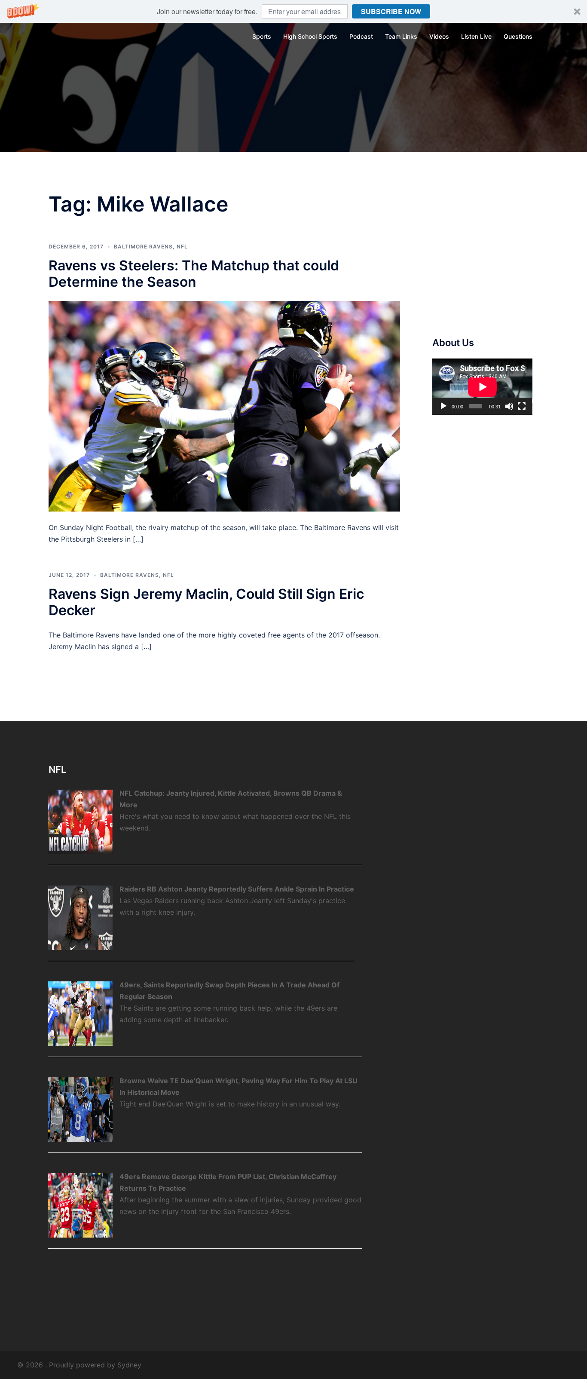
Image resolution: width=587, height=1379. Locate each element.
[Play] (443, 406)
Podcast (361, 36)
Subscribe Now (391, 11)
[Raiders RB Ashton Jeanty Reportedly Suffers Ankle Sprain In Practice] (80, 917)
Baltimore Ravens (143, 246)
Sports (261, 36)
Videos (439, 36)
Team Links (401, 36)
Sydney (129, 1365)
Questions (518, 36)
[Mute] (509, 406)
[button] (293, 11)
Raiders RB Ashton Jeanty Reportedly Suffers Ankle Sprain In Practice (236, 889)
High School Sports (310, 36)
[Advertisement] (496, 254)
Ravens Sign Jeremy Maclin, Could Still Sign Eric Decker (206, 602)
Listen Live (476, 36)
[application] (482, 387)
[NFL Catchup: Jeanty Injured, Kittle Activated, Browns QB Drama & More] (80, 821)
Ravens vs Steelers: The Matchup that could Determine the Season (194, 273)
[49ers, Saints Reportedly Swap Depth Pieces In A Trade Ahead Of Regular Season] (80, 1012)
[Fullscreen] (521, 406)
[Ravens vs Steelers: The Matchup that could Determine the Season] (224, 405)
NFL (182, 246)
